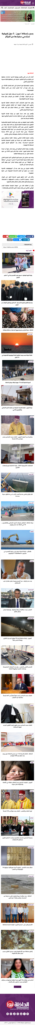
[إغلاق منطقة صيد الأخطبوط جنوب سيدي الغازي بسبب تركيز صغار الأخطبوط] (17, 939)
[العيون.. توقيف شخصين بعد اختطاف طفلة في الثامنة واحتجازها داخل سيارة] (17, 770)
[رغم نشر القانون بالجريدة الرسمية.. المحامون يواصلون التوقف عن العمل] (17, 290)
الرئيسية (30, 8)
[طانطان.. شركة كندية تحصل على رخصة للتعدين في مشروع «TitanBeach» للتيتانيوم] (17, 539)
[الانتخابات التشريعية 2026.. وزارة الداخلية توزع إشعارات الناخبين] (17, 454)
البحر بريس (17, 8)
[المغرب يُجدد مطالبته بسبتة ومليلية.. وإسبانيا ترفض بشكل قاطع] (17, 598)
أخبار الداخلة (24, 8)
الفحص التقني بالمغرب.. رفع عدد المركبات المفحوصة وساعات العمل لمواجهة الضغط (17, 668)
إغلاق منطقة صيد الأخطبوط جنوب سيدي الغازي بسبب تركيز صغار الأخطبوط (17, 952)
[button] (30, 236)
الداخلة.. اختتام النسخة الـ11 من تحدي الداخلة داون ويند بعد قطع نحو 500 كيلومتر (17, 754)
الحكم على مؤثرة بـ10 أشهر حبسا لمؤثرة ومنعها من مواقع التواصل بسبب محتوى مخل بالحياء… (17, 981)
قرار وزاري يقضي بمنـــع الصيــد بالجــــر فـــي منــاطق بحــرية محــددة (17, 495)
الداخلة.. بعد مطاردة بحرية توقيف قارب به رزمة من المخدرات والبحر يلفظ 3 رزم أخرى (17, 897)
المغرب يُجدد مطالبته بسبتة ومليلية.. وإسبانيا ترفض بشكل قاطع (17, 610)
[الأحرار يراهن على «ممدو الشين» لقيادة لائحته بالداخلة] (17, 913)
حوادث (31, 762)
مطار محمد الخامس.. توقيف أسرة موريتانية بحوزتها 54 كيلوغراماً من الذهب (17, 868)
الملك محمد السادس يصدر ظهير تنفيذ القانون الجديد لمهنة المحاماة (17, 726)
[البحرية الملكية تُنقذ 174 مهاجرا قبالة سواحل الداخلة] (18, 370)
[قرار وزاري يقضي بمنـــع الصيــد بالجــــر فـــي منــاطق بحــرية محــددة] (17, 482)
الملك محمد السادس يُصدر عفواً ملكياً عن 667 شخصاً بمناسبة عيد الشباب (17, 696)
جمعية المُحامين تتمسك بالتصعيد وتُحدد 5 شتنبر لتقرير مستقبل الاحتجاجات (17, 838)
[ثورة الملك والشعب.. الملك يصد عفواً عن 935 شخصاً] (17, 799)
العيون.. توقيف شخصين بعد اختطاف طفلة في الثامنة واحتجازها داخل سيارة (17, 783)
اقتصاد (31, 531)
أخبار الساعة (30, 590)
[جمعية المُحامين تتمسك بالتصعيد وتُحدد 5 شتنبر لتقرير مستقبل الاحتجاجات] (17, 826)
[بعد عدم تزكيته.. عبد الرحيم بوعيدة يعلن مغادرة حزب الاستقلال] (17, 569)
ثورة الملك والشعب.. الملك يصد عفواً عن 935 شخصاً (17, 811)
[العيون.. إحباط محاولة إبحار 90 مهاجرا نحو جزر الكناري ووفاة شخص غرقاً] (17, 626)
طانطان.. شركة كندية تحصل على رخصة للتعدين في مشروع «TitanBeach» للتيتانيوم (17, 552)
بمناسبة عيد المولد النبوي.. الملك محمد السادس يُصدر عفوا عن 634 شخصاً (18, 438)
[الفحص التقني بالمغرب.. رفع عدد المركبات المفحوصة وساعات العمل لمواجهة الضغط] (17, 655)
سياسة (31, 445)
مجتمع (31, 254)
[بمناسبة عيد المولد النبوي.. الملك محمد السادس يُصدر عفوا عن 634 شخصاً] (17, 425)
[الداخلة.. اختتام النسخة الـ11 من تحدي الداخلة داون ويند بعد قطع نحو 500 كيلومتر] (17, 742)
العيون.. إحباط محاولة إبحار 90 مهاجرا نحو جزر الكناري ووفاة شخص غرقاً (17, 639)
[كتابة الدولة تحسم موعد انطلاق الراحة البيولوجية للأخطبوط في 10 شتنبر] (17, 343)
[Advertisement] (17, 59)
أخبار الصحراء (11, 8)
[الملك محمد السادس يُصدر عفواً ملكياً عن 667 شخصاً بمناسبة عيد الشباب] (17, 684)
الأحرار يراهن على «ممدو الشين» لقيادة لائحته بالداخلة (17, 924)
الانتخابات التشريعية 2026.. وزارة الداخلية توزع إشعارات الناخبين (17, 466)
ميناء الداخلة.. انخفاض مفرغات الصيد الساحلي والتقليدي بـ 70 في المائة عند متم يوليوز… (17, 523)
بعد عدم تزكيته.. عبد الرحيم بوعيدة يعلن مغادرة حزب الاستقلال (17, 582)
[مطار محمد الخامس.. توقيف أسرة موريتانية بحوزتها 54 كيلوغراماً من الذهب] (17, 855)
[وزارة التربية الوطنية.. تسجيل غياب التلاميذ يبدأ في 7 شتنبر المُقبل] (18, 263)
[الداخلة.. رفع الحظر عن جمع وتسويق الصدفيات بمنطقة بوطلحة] (18, 318)
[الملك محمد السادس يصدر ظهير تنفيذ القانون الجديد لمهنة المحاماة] (17, 713)
